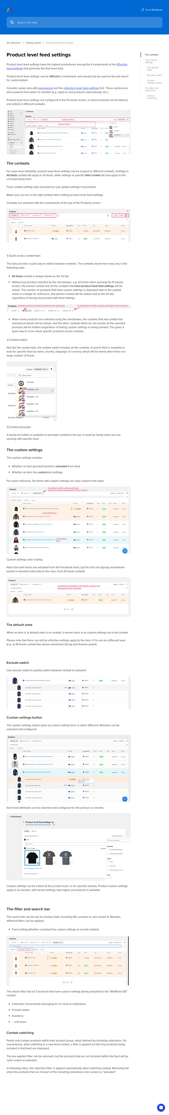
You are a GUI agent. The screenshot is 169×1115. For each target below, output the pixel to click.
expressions (45, 88)
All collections (14, 42)
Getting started (33, 42)
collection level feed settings (81, 88)
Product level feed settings (59, 42)
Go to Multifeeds (154, 10)
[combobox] (88, 22)
